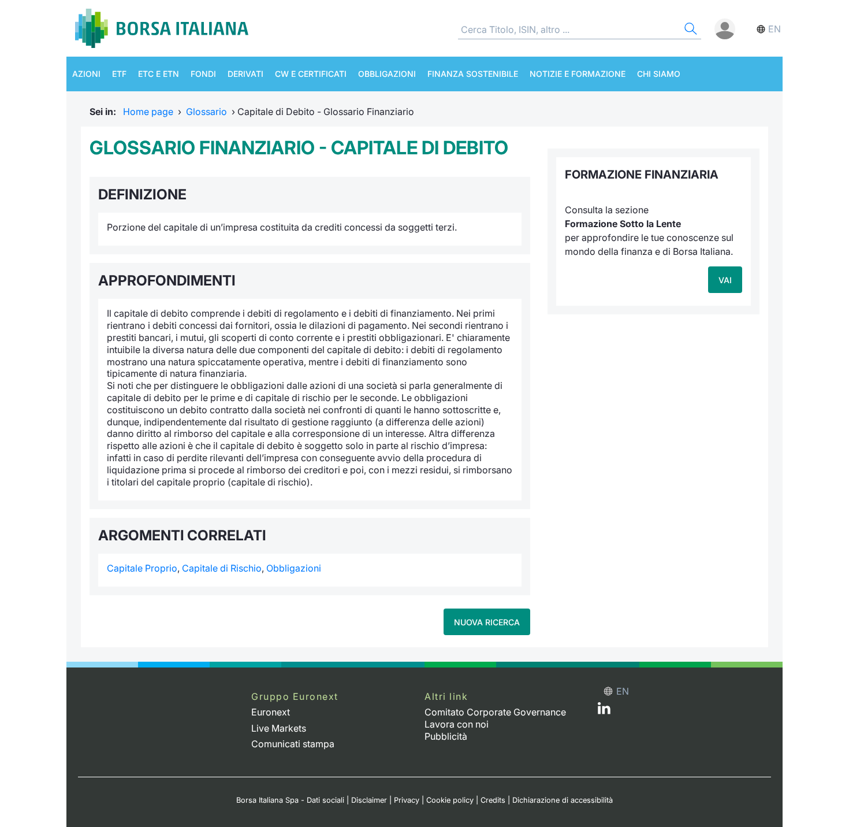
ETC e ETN (158, 74)
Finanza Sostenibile (472, 74)
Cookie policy (450, 800)
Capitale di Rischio (222, 568)
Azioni (86, 74)
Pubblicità (446, 736)
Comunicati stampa (292, 744)
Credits (493, 800)
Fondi (203, 74)
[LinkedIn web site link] (604, 711)
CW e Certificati (311, 74)
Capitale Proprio (142, 568)
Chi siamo (658, 74)
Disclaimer (369, 800)
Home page (148, 111)
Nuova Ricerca (487, 622)
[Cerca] (689, 30)
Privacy (406, 800)
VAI (725, 280)
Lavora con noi (457, 724)
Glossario (206, 111)
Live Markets (278, 728)
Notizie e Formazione (577, 74)
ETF (119, 74)
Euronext (270, 712)
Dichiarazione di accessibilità (562, 800)
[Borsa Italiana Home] (161, 28)
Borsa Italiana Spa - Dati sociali (290, 800)
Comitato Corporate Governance (495, 712)
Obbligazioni (387, 74)
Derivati (245, 74)
